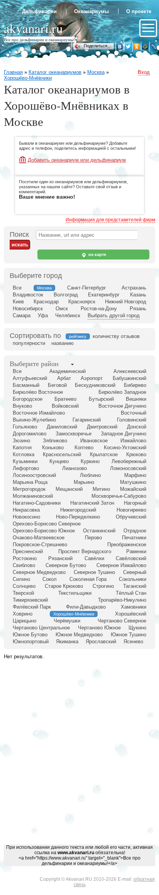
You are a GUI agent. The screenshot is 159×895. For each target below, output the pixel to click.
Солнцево (24, 586)
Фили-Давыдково (86, 607)
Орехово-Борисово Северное (47, 524)
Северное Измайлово (121, 565)
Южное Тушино (128, 634)
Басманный (26, 385)
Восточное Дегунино (122, 406)
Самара (21, 315)
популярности (29, 343)
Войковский (65, 406)
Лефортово (26, 468)
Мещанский (69, 489)
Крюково (136, 454)
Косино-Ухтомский (125, 447)
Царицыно (24, 621)
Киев (18, 301)
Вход (144, 72)
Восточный (133, 413)
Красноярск (81, 301)
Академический (67, 371)
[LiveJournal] (153, 47)
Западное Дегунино (123, 434)
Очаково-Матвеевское (38, 537)
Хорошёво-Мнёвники (28, 78)
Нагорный (135, 503)
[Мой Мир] (145, 47)
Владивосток (28, 295)
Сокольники (132, 579)
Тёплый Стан (131, 593)
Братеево (65, 399)
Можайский (133, 489)
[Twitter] (128, 47)
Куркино (90, 461)
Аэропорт (92, 378)
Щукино (137, 628)
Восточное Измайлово (39, 413)
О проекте (138, 11)
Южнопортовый (31, 641)
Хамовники (133, 607)
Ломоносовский (128, 468)
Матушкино (133, 482)
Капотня (22, 447)
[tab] (34, 364)
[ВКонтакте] (119, 47)
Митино (101, 489)
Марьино (84, 482)
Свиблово (24, 565)
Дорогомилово (29, 434)
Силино (21, 579)
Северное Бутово (66, 565)
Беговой (57, 385)
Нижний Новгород (125, 301)
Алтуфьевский (30, 378)
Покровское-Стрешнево (40, 544)
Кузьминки (25, 461)
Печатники (134, 537)
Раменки (136, 551)
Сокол (49, 579)
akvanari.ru (33, 28)
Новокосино (26, 517)
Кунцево (59, 461)
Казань (138, 295)
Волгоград (66, 295)
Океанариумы (91, 11)
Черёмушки (67, 621)
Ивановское (94, 440)
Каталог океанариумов (55, 72)
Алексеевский (129, 371)
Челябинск (67, 315)
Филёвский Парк (32, 607)
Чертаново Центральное (41, 628)
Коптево (83, 447)
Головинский (131, 420)
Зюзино (21, 440)
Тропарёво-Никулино (122, 600)
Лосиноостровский (34, 475)
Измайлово (133, 440)
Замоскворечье (73, 434)
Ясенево (133, 641)
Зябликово (55, 440)
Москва (96, 72)
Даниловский (62, 427)
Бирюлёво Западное (122, 392)
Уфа (43, 315)
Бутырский (101, 399)
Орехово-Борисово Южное (44, 531)
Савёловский (131, 558)
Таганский (134, 586)
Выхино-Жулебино (34, 420)
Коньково (53, 447)
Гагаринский (87, 420)
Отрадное (134, 531)
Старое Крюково (64, 586)
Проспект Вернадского (84, 551)
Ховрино (22, 614)
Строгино (103, 586)
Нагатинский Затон (92, 503)
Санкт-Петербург (86, 288)
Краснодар (46, 301)
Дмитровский (102, 427)
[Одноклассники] (136, 47)
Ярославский (101, 641)
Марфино (135, 475)
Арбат (64, 378)
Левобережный (129, 461)
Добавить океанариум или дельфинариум (77, 160)
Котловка (23, 454)
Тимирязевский (30, 600)
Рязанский (60, 558)
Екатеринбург (104, 295)
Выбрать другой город (114, 315)
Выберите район (34, 363)
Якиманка (67, 641)
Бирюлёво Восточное (38, 392)
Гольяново (25, 427)
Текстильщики (74, 593)
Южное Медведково (79, 634)
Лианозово (74, 468)
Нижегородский (78, 510)
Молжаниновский (33, 496)
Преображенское (126, 544)
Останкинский (99, 531)
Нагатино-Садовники (37, 503)
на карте (96, 254)
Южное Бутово (30, 634)
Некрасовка (26, 510)
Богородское (27, 399)
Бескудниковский (95, 385)
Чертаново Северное (122, 621)
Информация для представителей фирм (110, 219)
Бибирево (135, 385)
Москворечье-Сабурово (118, 496)
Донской (136, 427)
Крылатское (104, 454)
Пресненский (28, 551)
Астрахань (134, 288)
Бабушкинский (129, 378)
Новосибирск (28, 308)
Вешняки (136, 399)
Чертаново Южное (99, 628)
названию (62, 343)
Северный (134, 572)
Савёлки (94, 558)
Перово (93, 537)
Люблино (90, 475)
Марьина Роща (30, 482)
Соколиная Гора (88, 579)
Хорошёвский (130, 614)
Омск (62, 308)
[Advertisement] (79, 760)
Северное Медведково (39, 572)
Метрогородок (29, 489)
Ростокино (25, 558)
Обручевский (131, 517)
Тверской (23, 593)
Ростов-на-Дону (99, 308)
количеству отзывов (116, 336)
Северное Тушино (94, 572)
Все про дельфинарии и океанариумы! (39, 39)
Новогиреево (131, 510)
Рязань (138, 308)
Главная (13, 72)
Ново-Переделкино (78, 517)
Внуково (22, 406)
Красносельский (62, 454)
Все (17, 288)
